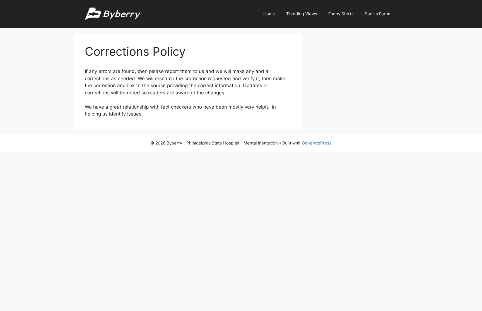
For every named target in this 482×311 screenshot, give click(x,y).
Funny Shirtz (340, 13)
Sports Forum (378, 13)
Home (269, 13)
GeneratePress (317, 143)
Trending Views (301, 13)
